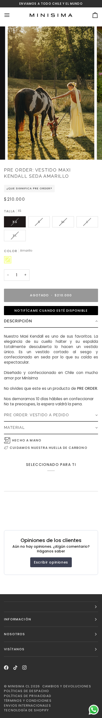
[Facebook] (6, 667)
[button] (51, 321)
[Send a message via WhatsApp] (94, 710)
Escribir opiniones (51, 562)
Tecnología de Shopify (26, 710)
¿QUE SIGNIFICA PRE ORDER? (29, 188)
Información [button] (17, 619)
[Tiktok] (15, 667)
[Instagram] (24, 667)
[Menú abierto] (11, 15)
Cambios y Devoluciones (66, 686)
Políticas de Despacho (26, 691)
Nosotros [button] (14, 634)
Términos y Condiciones (27, 700)
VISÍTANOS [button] (14, 649)
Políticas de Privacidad (27, 696)
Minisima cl (19, 686)
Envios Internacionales (27, 705)
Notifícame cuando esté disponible (51, 310)
